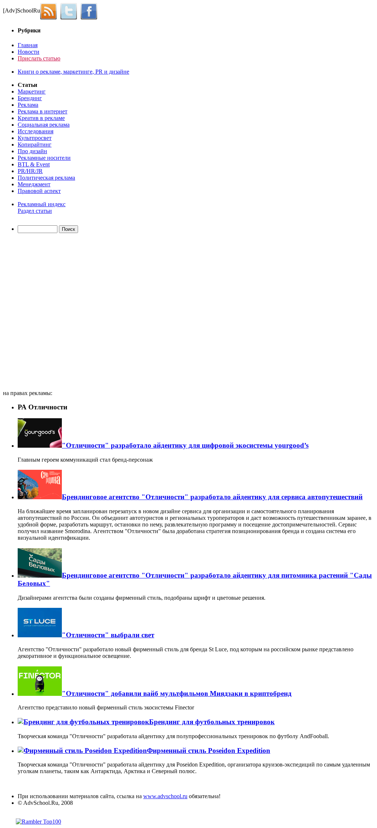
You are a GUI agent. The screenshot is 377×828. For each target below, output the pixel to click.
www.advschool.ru (165, 796)
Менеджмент (34, 184)
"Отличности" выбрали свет (108, 635)
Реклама (28, 105)
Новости (28, 52)
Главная (28, 45)
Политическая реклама (46, 178)
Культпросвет (35, 138)
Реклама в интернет (42, 111)
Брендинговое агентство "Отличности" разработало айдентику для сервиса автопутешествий (212, 497)
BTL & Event (34, 164)
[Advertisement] (45, 312)
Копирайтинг (35, 144)
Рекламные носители (44, 158)
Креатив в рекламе (41, 118)
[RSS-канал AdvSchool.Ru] (50, 10)
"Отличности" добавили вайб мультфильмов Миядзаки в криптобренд (177, 693)
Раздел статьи (35, 211)
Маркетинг (32, 91)
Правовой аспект (39, 191)
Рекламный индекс (42, 204)
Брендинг (30, 98)
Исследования (35, 131)
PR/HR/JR (30, 171)
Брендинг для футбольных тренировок (212, 722)
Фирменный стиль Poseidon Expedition (208, 750)
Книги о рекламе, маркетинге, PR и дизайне (73, 71)
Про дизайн (32, 151)
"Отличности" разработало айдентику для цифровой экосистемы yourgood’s (185, 445)
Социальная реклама (44, 124)
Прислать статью (39, 58)
